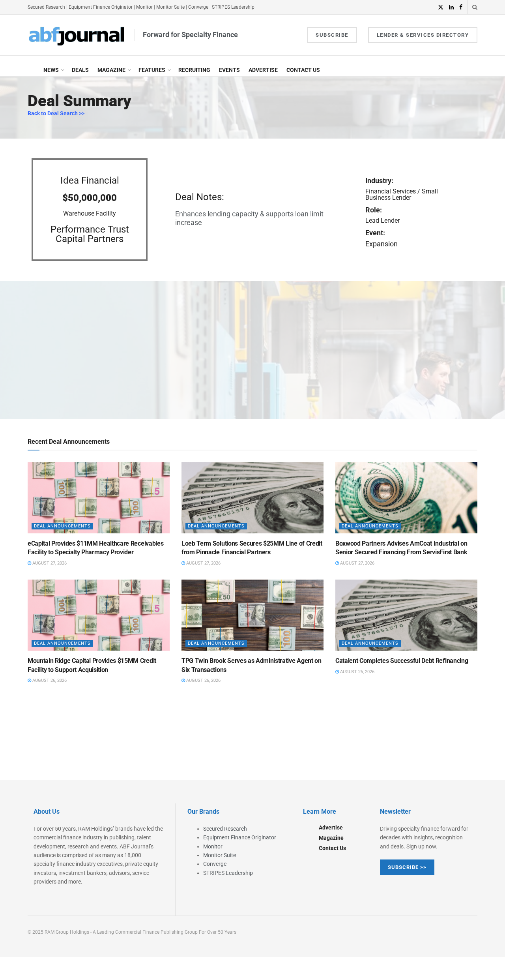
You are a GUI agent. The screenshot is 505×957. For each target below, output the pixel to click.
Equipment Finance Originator (101, 7)
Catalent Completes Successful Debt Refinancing (401, 660)
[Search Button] (474, 7)
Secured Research (46, 7)
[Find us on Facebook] (460, 7)
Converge (198, 7)
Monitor (144, 7)
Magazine (111, 70)
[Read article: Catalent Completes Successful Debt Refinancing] (406, 615)
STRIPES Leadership (233, 7)
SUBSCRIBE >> (407, 867)
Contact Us (303, 70)
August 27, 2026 (49, 563)
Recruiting (194, 70)
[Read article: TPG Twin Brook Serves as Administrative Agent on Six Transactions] (252, 615)
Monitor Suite (170, 7)
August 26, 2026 (49, 680)
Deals (80, 70)
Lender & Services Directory (423, 35)
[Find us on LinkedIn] (451, 7)
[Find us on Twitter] (440, 7)
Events (229, 70)
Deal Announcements (62, 526)
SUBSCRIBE (332, 35)
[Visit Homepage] (77, 35)
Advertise (263, 70)
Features (151, 70)
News (51, 70)
